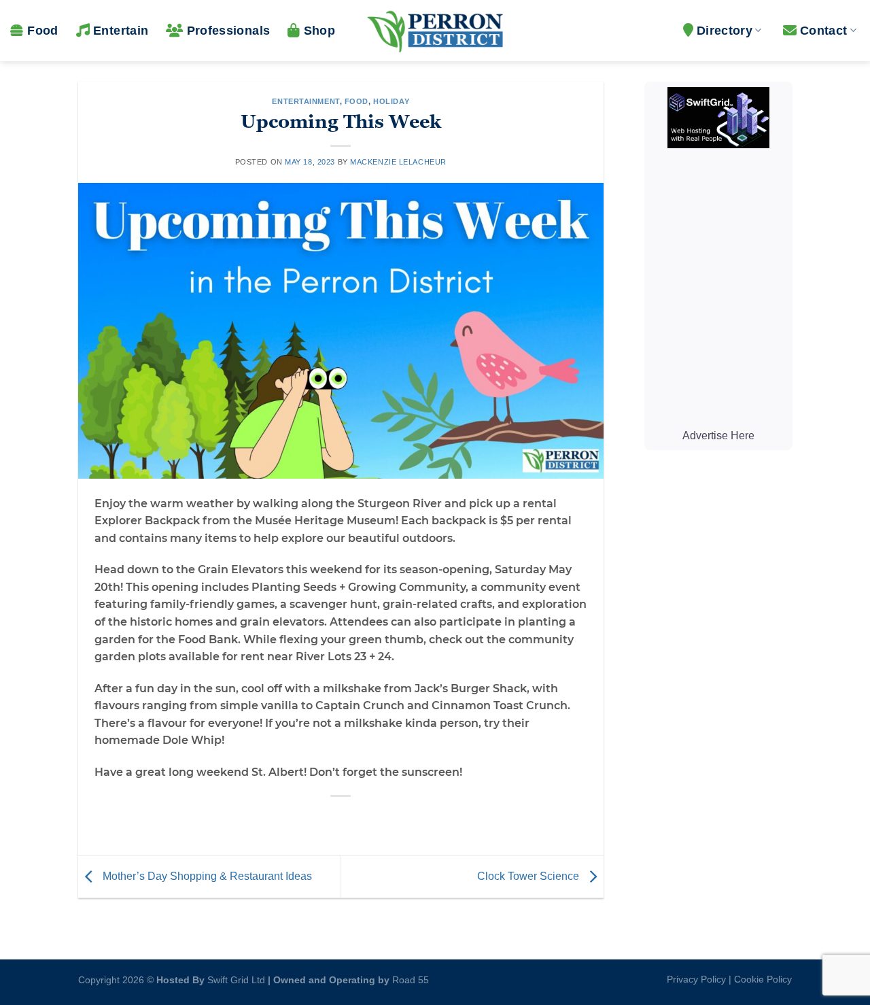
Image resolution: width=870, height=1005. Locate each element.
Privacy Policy (696, 979)
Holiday (391, 101)
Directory (724, 30)
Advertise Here (718, 435)
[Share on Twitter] (316, 819)
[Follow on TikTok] (465, 976)
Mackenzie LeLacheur (398, 162)
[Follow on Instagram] (442, 976)
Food (42, 30)
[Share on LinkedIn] (390, 819)
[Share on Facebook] (292, 819)
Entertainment (305, 101)
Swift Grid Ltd (235, 979)
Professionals (228, 30)
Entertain (120, 30)
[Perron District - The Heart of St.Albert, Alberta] (435, 30)
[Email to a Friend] (341, 819)
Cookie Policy (763, 979)
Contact (823, 30)
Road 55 (410, 979)
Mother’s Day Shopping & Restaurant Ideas (206, 876)
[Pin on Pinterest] (366, 819)
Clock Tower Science (529, 876)
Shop (319, 30)
